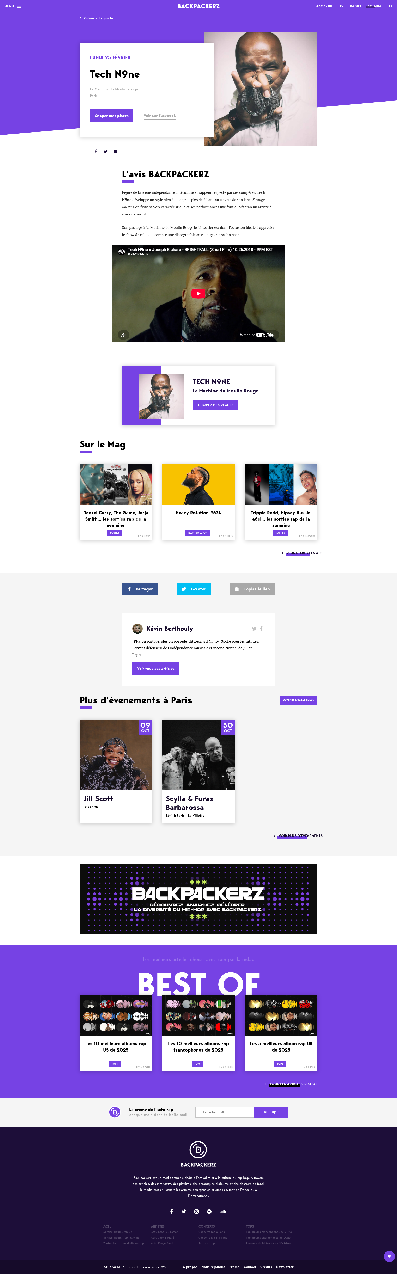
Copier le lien (256, 589)
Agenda (374, 6)
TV (341, 6)
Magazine (324, 6)
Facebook (261, 628)
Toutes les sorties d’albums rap (123, 1243)
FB (96, 151)
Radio (355, 6)
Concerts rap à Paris (211, 1232)
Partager (144, 589)
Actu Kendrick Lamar (164, 1232)
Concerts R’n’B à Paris (212, 1238)
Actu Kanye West (162, 1243)
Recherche (391, 6)
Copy (115, 151)
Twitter (106, 151)
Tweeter (198, 589)
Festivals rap (206, 1243)
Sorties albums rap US (117, 1232)
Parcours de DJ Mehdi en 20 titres (268, 1243)
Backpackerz (198, 6)
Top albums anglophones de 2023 (268, 1238)
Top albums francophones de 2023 (269, 1232)
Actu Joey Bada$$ (163, 1238)
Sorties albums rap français (121, 1238)
